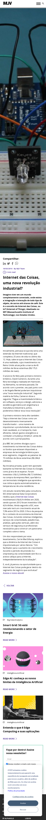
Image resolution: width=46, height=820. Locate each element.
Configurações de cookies (23, 797)
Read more (9, 640)
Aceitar (23, 803)
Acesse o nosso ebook (13, 573)
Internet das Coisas (25, 496)
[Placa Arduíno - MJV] (23, 346)
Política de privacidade (16, 791)
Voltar (10, 585)
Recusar (23, 810)
